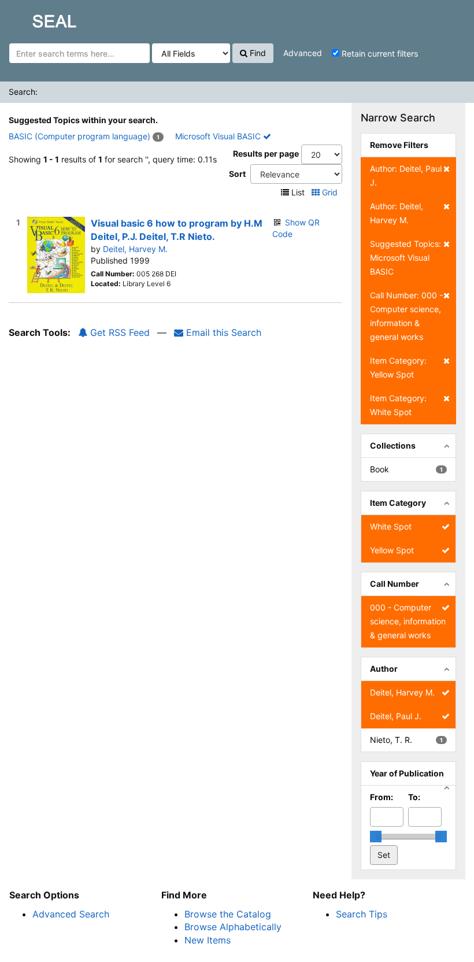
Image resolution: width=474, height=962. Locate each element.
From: (381, 797)
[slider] (376, 836)
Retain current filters (378, 53)
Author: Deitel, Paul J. (406, 175)
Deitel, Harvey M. (135, 249)
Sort (237, 174)
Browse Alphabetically (233, 927)
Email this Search (222, 332)
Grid (330, 192)
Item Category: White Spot (398, 405)
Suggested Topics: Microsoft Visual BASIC (405, 257)
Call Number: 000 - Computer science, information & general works (406, 316)
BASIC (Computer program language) (79, 136)
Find (256, 53)
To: (414, 797)
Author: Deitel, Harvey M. (396, 213)
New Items (207, 940)
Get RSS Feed (118, 332)
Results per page (266, 153)
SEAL (32, 18)
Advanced (302, 53)
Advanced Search (70, 914)
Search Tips (361, 914)
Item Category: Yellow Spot (398, 367)
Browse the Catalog (227, 914)
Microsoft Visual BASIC (219, 136)
